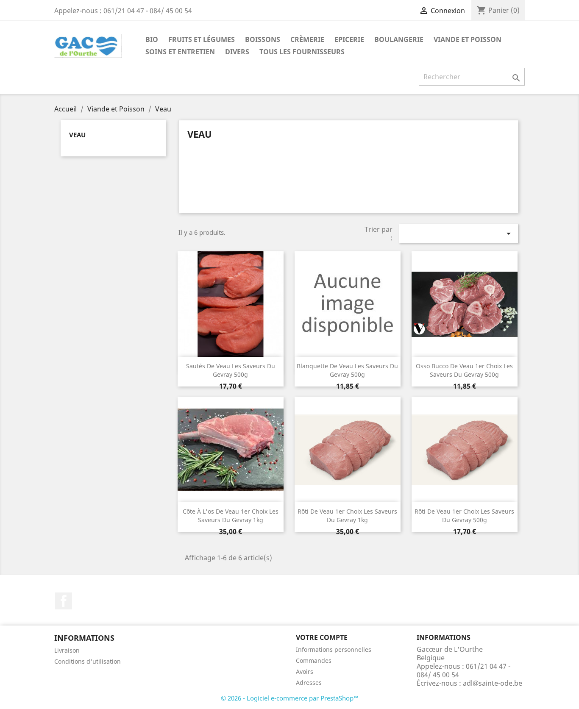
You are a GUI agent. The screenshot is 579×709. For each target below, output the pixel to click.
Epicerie (349, 39)
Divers (237, 51)
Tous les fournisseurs (302, 51)
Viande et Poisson (467, 39)
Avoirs (304, 671)
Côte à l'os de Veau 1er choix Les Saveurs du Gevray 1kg (230, 515)
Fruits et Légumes (201, 39)
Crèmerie (307, 39)
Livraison (67, 650)
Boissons (262, 39)
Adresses (309, 682)
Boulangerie (398, 39)
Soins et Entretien (180, 51)
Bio (151, 39)
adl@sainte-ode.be (492, 683)
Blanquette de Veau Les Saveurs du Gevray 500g (347, 370)
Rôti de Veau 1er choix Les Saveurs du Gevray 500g (464, 515)
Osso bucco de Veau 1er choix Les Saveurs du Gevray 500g (464, 370)
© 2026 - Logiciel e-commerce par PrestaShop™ (290, 698)
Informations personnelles (333, 649)
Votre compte (322, 637)
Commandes (313, 660)
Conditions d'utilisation (87, 661)
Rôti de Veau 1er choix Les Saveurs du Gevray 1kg (347, 515)
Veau (77, 135)
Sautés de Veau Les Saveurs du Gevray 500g (230, 370)
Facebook (63, 600)
